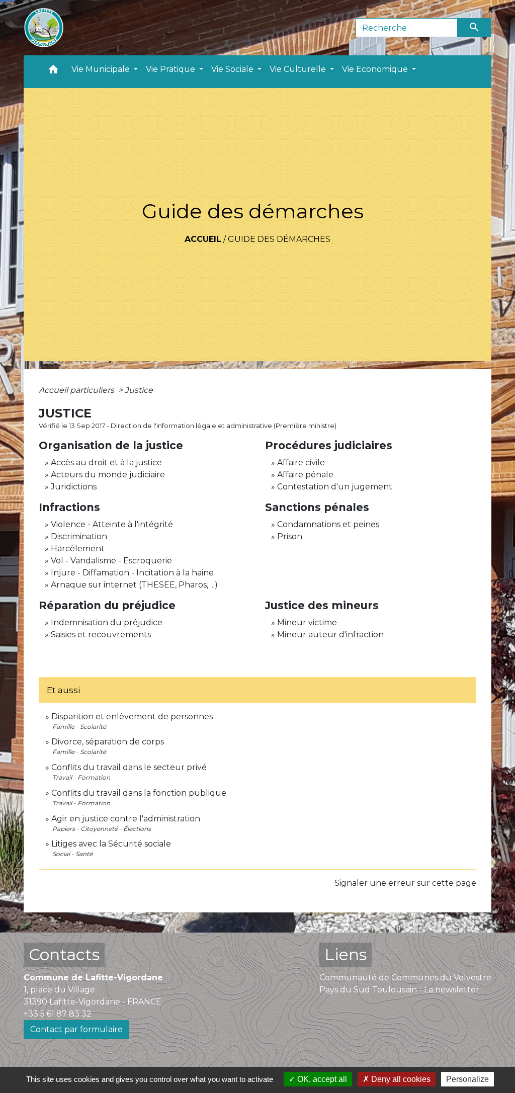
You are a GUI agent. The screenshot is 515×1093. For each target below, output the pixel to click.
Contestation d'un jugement (334, 486)
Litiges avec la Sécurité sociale (111, 844)
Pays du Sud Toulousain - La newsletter (399, 989)
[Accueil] (44, 27)
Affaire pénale (305, 474)
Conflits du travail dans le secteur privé (129, 767)
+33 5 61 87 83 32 (58, 1014)
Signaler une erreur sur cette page (405, 883)
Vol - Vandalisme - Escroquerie (111, 560)
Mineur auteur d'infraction (330, 634)
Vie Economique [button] (376, 69)
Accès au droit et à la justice (106, 462)
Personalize (467, 1079)
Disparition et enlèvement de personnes (132, 716)
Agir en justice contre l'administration (125, 818)
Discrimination (79, 536)
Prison (289, 536)
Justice (139, 390)
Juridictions (74, 486)
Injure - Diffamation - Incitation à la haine (132, 572)
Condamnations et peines (328, 524)
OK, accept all (321, 1079)
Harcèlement (78, 548)
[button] (53, 71)
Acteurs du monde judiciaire (108, 474)
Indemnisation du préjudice (106, 622)
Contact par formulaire (76, 1029)
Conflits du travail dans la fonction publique (138, 793)
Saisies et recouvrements (101, 634)
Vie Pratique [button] (171, 69)
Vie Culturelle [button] (299, 69)
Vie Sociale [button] (233, 69)
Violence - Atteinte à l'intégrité (112, 524)
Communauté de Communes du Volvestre (405, 977)
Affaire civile (301, 462)
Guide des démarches (279, 239)
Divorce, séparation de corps (107, 741)
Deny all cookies (400, 1079)
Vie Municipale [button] (101, 69)
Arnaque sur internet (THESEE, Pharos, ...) (134, 585)
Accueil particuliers (77, 390)
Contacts (64, 954)
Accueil (203, 239)
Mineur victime (307, 622)
